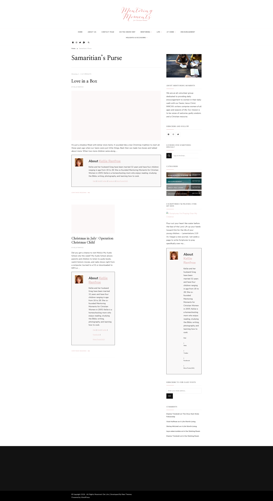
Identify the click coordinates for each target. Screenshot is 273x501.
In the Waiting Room (192, 431)
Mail (94, 181)
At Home (170, 32)
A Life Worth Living (187, 421)
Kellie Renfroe (78, 87)
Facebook (111, 181)
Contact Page (108, 32)
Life (158, 32)
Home (80, 32)
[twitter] (178, 134)
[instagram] (173, 134)
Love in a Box (84, 81)
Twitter (104, 181)
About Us (92, 32)
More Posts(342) (122, 181)
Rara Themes (127, 494)
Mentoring (145, 32)
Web (98, 181)
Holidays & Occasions (136, 38)
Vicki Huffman (171, 421)
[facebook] (168, 134)
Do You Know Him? (127, 32)
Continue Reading (78, 192)
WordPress (85, 497)
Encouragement (188, 32)
